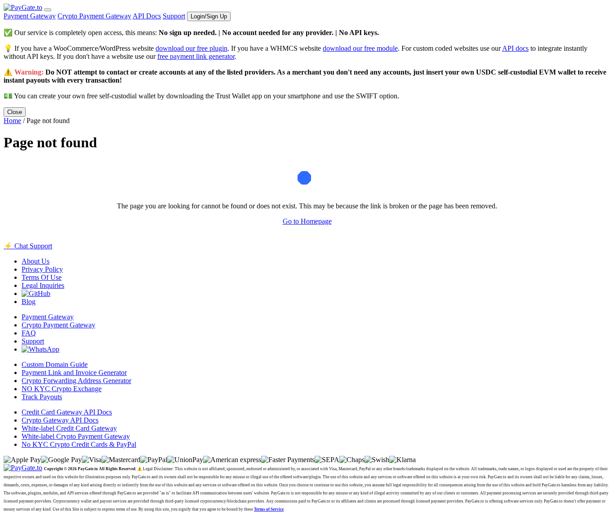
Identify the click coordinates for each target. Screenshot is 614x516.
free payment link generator (196, 56)
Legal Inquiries (43, 285)
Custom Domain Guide (55, 364)
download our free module (360, 48)
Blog (29, 301)
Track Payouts (42, 397)
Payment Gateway (30, 16)
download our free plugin (191, 48)
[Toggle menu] (47, 10)
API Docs (147, 16)
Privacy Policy (42, 269)
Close (14, 112)
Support (174, 16)
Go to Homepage (307, 221)
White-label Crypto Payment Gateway (76, 436)
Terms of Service (269, 509)
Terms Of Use (42, 277)
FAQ (29, 333)
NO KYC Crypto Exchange (62, 389)
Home (12, 120)
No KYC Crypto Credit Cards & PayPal (79, 444)
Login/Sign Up (209, 16)
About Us (35, 261)
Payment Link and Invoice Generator (74, 372)
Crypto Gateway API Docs (60, 420)
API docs (515, 48)
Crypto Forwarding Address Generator (76, 380)
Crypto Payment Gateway (94, 16)
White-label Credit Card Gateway (69, 428)
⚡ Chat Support (28, 246)
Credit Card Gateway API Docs (67, 412)
